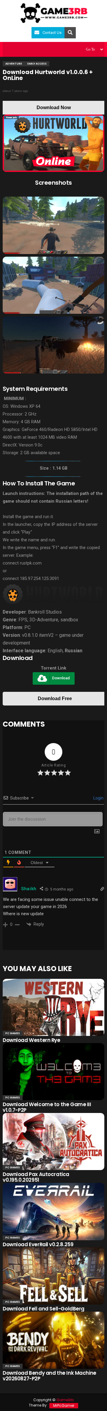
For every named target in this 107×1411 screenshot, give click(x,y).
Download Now (54, 107)
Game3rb (65, 1399)
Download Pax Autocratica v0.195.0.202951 (36, 1177)
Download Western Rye (31, 1040)
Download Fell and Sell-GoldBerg (43, 1308)
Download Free (55, 698)
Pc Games (12, 1033)
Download (61, 678)
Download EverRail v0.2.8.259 (38, 1244)
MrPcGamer (63, 1405)
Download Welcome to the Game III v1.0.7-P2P (47, 1107)
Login (97, 798)
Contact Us (52, 32)
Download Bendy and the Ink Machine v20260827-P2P (49, 1375)
